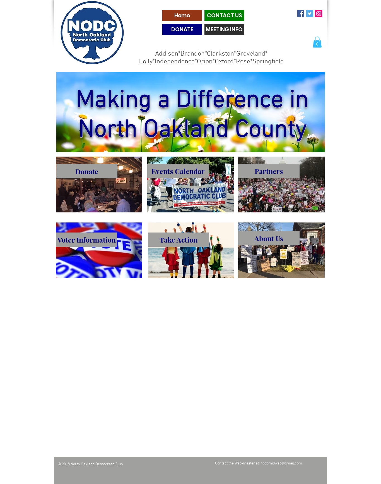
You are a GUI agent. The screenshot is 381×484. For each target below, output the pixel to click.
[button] (317, 42)
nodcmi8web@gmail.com (281, 463)
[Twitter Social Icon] (309, 13)
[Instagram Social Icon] (318, 13)
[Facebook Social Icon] (300, 13)
